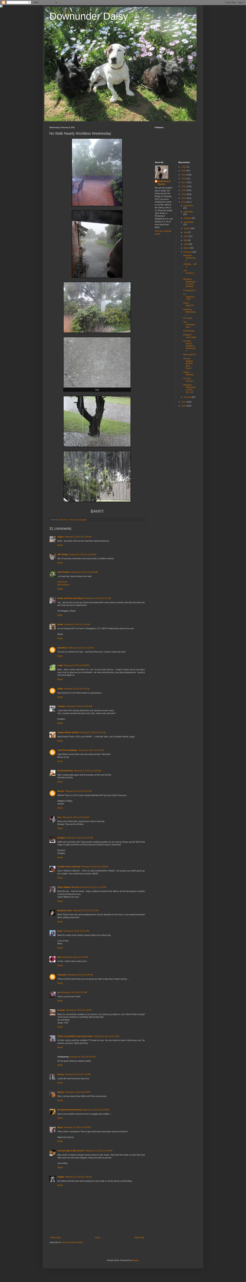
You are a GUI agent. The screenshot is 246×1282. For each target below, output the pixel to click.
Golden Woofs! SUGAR (68, 732)
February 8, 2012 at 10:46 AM (75, 817)
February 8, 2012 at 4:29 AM (93, 732)
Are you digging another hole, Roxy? (188, 363)
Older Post (139, 1237)
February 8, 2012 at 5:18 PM (79, 1010)
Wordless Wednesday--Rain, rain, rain (189, 388)
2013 (184, 198)
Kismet (60, 1074)
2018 (184, 178)
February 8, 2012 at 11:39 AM (94, 866)
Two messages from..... (189, 324)
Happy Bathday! (188, 373)
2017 (184, 182)
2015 (184, 190)
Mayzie (60, 791)
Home (97, 1237)
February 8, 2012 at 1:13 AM (80, 648)
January (188, 397)
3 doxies (61, 706)
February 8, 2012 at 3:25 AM (77, 689)
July (186, 232)
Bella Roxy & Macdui (164, 182)
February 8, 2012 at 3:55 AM (79, 706)
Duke (59, 931)
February (188, 252)
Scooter (61, 1010)
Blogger (135, 1260)
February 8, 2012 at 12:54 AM (84, 572)
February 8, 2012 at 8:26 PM (77, 1092)
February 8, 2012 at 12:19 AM (78, 537)
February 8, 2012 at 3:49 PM (80, 975)
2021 (184, 167)
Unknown (61, 975)
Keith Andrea (63, 572)
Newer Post (55, 1237)
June (186, 236)
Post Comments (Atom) (72, 1242)
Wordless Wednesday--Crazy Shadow (189, 283)
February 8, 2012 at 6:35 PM (83, 1057)
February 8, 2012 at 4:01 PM (74, 992)
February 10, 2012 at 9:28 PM (77, 1127)
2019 (184, 175)
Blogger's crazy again (189, 336)
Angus (60, 537)
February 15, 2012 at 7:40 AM (78, 1177)
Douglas (61, 838)
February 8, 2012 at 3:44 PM (75, 957)
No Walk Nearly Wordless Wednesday (189, 346)
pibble (60, 689)
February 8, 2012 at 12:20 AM (82, 554)
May (186, 240)
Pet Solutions (63, 585)
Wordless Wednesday (189, 257)
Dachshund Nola (65, 771)
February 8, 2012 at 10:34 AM (78, 791)
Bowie (60, 624)
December (188, 205)
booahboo (62, 648)
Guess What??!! (188, 304)
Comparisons (189, 290)
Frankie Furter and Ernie (68, 866)
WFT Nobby (62, 554)
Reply (60, 545)
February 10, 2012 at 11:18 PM (98, 1151)
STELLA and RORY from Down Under (75, 1036)
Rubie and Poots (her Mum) (70, 598)
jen (58, 992)
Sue (59, 817)
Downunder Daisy (88, 16)
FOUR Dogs (188, 331)
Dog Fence (62, 582)
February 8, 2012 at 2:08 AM (76, 665)
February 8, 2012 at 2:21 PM (76, 931)
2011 (184, 402)
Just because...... (189, 273)
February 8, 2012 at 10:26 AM (87, 771)
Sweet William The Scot (68, 887)
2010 (184, 406)
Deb (59, 957)
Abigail (60, 1177)
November (188, 212)
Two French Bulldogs (67, 750)
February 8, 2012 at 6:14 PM (106, 1036)
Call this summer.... (189, 379)
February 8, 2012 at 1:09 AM (77, 624)
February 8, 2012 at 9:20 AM (91, 750)
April (186, 244)
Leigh (60, 665)
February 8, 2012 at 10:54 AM (79, 838)
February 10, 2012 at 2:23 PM (95, 1110)
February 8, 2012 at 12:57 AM (97, 598)
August (187, 228)
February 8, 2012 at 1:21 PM (85, 910)
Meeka (60, 1092)
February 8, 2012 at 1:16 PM (93, 887)
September (189, 222)
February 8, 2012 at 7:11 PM (78, 1074)
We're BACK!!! (189, 354)
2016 (184, 186)
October (187, 218)
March (187, 248)
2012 (184, 202)
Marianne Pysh (64, 910)
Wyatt (60, 1127)
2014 (184, 194)
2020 (184, 171)
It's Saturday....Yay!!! (189, 296)
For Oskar (187, 318)
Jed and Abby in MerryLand (70, 1151)
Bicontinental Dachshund (69, 1110)
